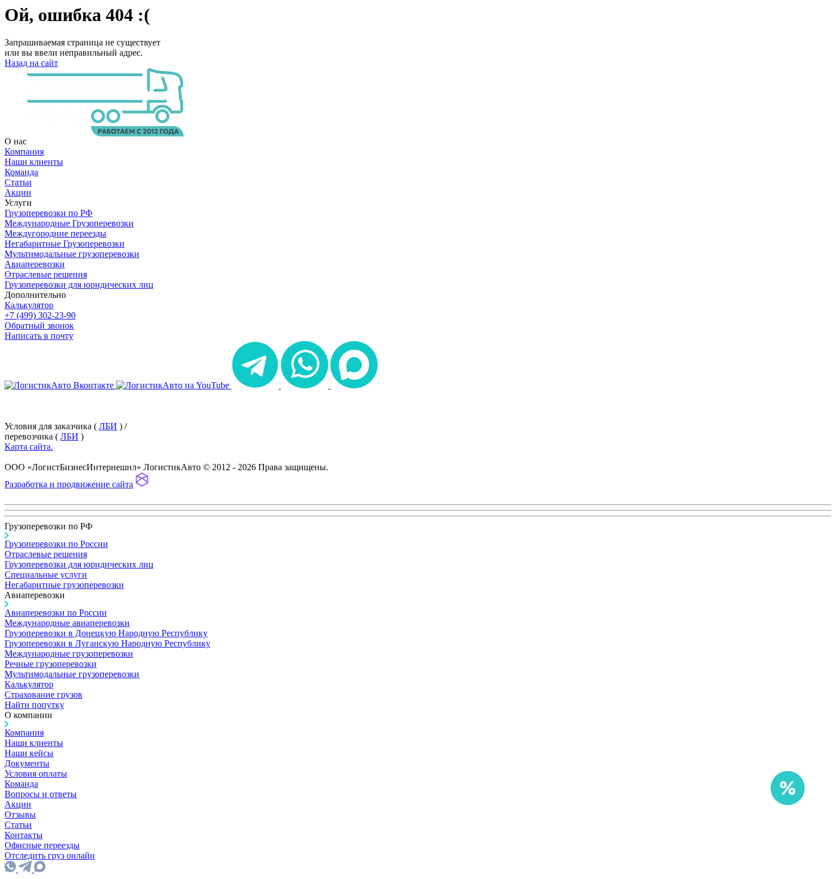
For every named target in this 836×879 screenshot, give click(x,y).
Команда (21, 172)
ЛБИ (108, 426)
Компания (24, 151)
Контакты (24, 835)
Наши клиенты (34, 162)
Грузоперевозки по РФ (49, 213)
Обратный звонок (39, 325)
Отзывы (20, 814)
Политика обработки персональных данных (90, 395)
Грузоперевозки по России (56, 544)
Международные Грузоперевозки (69, 223)
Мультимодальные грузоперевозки (72, 254)
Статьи (18, 182)
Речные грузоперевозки (51, 664)
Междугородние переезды (55, 233)
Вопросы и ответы (41, 794)
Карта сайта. (29, 446)
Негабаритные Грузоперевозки (65, 243)
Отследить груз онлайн (50, 855)
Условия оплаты (36, 773)
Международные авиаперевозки (67, 623)
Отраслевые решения (46, 274)
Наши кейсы (29, 753)
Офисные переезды (42, 845)
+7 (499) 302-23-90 (40, 315)
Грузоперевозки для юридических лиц (79, 284)
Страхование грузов (43, 694)
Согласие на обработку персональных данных (94, 406)
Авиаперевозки (35, 264)
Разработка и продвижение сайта (69, 484)
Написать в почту (39, 336)
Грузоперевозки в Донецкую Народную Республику (106, 633)
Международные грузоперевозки (69, 653)
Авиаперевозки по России (56, 612)
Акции (18, 192)
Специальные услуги (46, 574)
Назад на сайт (31, 63)
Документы (27, 763)
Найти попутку (34, 705)
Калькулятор (29, 305)
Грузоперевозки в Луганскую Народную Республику (107, 643)
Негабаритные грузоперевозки (64, 585)
